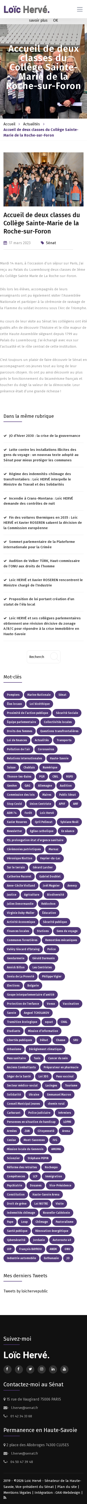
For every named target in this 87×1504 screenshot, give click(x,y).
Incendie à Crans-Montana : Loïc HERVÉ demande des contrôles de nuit (38, 501)
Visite (60, 1203)
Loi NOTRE (41, 1203)
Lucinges (51, 1085)
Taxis (37, 1058)
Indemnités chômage (21, 1212)
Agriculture (31, 894)
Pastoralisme (64, 1221)
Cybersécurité (16, 1240)
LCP (35, 1176)
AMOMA (56, 1149)
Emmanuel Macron (59, 1094)
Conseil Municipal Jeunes (23, 1103)
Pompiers (13, 694)
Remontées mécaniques (61, 940)
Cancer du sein (58, 1058)
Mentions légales (17, 1492)
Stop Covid (14, 803)
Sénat (51, 243)
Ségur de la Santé (19, 1076)
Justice (11, 894)
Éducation (49, 913)
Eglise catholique (41, 831)
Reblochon (48, 903)
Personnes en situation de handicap (31, 1122)
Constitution (16, 1194)
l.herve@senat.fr (24, 1408)
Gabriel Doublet (50, 876)
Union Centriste (40, 803)
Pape (10, 1221)
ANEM (53, 1249)
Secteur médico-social (22, 1085)
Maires (46, 794)
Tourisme (71, 1085)
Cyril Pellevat (43, 822)
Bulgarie (33, 985)
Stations (43, 931)
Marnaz (53, 849)
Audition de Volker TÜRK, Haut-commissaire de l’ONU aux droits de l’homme (41, 563)
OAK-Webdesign (68, 1492)
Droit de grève (16, 1203)
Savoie (11, 1012)
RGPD (69, 776)
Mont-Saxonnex (34, 1140)
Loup (24, 1221)
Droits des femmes (19, 731)
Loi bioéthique (40, 704)
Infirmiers (64, 1112)
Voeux (51, 1003)
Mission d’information (43, 1031)
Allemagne (45, 785)
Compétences (16, 1176)
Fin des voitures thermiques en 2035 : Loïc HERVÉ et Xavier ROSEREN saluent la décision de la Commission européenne (42, 522)
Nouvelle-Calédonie (56, 1212)
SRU (75, 1040)
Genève (12, 785)
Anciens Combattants (21, 1067)
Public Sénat (67, 794)
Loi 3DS (43, 1076)
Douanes (36, 1185)
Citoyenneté (46, 1131)
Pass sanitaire (16, 1058)
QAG (27, 785)
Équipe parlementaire (21, 722)
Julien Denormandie (20, 903)
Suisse (11, 767)
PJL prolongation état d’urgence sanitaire (35, 840)
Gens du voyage (67, 931)
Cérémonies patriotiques (24, 849)
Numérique (50, 767)
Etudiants (13, 1031)
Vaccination (71, 1003)
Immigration (53, 1176)
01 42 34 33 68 (21, 1416)
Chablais (29, 767)
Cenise (11, 1140)
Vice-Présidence (60, 1185)
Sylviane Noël (69, 822)
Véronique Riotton (19, 858)
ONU (67, 1249)
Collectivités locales (58, 722)
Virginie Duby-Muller (20, 913)
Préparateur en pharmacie (61, 1067)
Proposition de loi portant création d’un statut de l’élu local (38, 601)
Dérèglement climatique (45, 1049)
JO (68, 1258)
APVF (62, 803)
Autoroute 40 (62, 1240)
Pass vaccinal (65, 1076)
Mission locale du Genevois (25, 1149)
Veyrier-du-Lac (50, 858)
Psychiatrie (14, 1185)
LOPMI (67, 1122)
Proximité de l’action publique (27, 713)
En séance (67, 831)
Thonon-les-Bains (19, 776)
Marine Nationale (39, 694)
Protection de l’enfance (23, 1003)
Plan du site (67, 1487)
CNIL (55, 776)
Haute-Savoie (59, 758)
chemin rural (56, 1103)
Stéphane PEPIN (38, 1158)
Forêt (28, 813)
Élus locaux (14, 704)
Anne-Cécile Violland (21, 885)
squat (49, 1022)
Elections (13, 985)
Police (51, 949)
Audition (66, 785)
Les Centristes (42, 967)
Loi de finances (17, 740)
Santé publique (17, 1231)
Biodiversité (55, 894)
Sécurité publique (55, 922)
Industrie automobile (21, 1258)
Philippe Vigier (51, 976)
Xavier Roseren (17, 822)
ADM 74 (12, 813)
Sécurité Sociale (67, 713)
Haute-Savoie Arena (45, 1194)
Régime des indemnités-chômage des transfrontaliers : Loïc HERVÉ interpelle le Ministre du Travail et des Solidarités (37, 479)
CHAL (64, 1022)
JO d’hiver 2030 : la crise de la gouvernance (44, 436)
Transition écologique (22, 1022)
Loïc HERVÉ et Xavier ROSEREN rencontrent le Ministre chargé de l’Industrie (43, 582)
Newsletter (14, 831)
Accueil (9, 124)
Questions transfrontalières (59, 731)
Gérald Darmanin (43, 958)
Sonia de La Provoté (20, 976)
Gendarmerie (15, 958)
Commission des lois (21, 794)
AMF (75, 803)
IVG (55, 1140)
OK (55, 20)
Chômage (41, 1221)
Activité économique (21, 922)
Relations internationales (24, 758)
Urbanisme (14, 1049)
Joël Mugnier (51, 885)
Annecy (72, 885)
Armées (12, 1131)
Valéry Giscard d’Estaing (23, 949)
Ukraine (34, 1094)
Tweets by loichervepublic (25, 1291)
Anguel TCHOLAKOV (36, 1012)
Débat (44, 1040)
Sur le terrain (16, 867)
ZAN (27, 1131)
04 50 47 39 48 (21, 1462)
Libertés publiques (19, 1040)
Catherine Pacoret (19, 876)
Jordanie (39, 1240)
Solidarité (14, 1094)
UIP (9, 1249)
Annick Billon (16, 967)
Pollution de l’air (18, 749)
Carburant (13, 1112)
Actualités (32, 124)
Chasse (60, 1040)
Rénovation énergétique (51, 1231)
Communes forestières (22, 940)
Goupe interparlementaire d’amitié (30, 994)
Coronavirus (46, 749)
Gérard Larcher (43, 867)
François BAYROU (30, 1249)
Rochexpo (51, 1167)
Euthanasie (51, 1258)
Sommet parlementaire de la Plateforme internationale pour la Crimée (39, 544)
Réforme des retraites (22, 1167)
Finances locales (18, 931)
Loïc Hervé (47, 813)
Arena (66, 1131)
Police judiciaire (39, 1112)
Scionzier (13, 1158)
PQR (42, 776)
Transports (64, 740)
